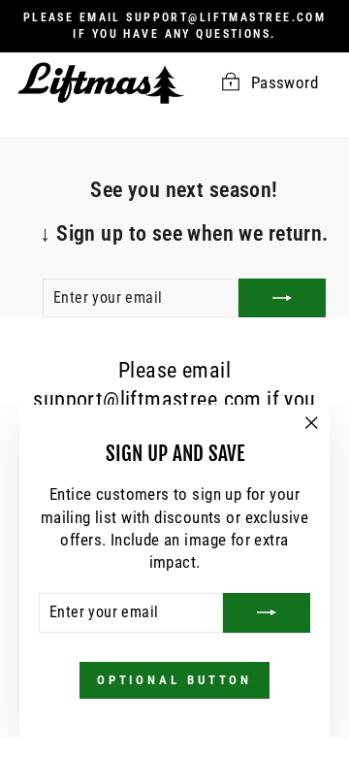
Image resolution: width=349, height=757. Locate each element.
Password (284, 83)
